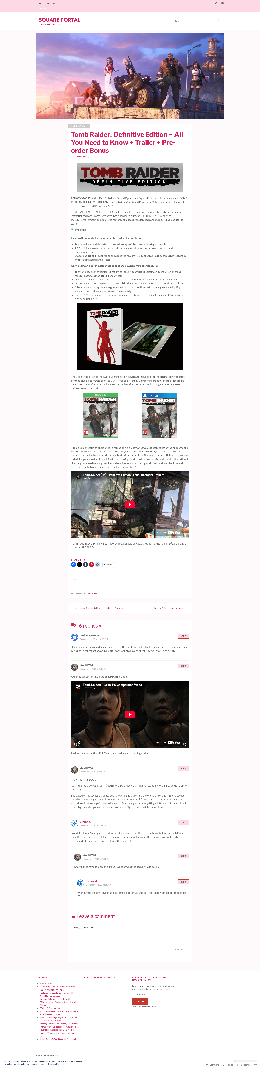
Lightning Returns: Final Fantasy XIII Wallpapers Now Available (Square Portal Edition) (58, 1002)
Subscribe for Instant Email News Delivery (150, 979)
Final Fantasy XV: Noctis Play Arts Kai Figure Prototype (99, 608)
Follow (139, 1001)
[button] (100, 416)
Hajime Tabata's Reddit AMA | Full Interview (59, 1039)
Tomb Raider (79, 126)
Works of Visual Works (50, 1008)
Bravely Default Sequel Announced (170, 608)
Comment (178, 949)
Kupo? (42, 9)
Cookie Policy (58, 1064)
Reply (183, 636)
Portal (59, 1056)
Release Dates (47, 3)
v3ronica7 (85, 821)
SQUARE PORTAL (59, 20)
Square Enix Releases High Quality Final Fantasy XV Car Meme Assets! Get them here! (57, 1033)
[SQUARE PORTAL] (130, 76)
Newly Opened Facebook (99, 978)
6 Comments (80, 156)
